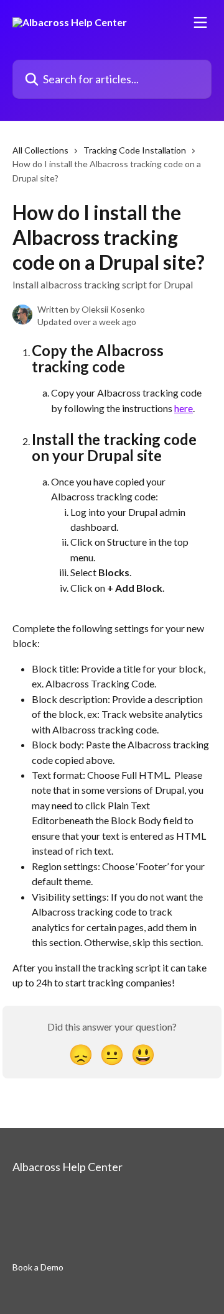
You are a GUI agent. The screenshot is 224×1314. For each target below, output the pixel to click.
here (183, 408)
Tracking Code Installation (134, 150)
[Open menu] (200, 22)
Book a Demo (37, 1267)
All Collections (40, 150)
